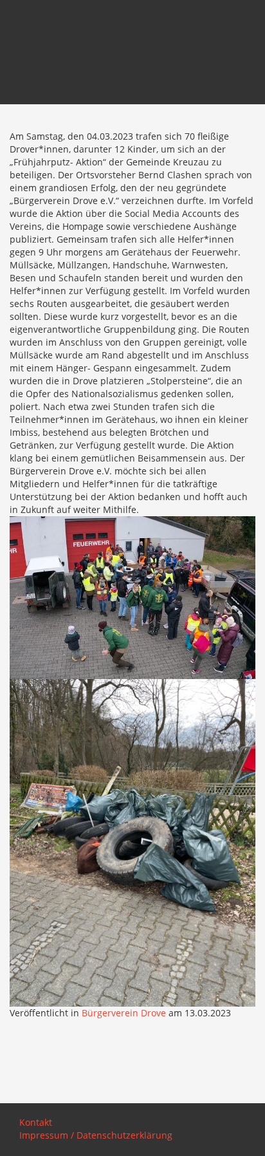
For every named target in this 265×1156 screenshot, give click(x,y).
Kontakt (35, 1122)
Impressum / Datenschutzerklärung (95, 1135)
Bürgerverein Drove (124, 1013)
